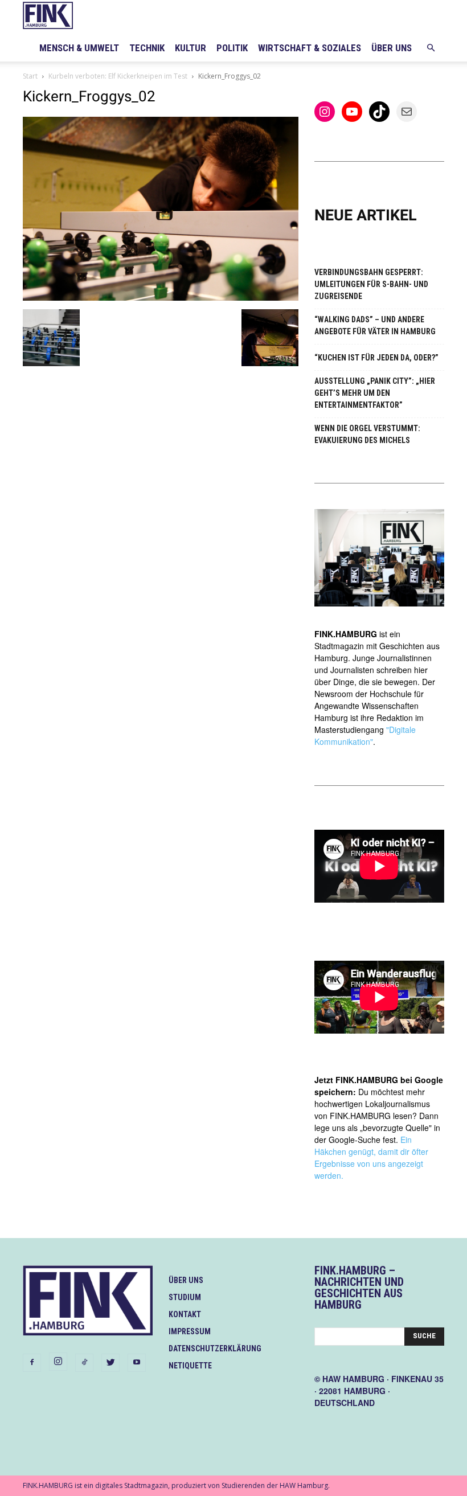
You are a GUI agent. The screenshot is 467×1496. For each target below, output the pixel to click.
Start (30, 76)
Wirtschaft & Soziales (309, 48)
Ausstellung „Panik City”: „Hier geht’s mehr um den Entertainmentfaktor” (374, 392)
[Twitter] (110, 1363)
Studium (185, 1297)
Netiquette (190, 1365)
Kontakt (185, 1314)
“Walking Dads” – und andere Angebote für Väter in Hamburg (375, 325)
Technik (147, 48)
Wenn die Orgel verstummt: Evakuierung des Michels (367, 434)
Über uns (391, 48)
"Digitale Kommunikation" (365, 735)
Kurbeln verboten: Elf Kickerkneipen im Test (117, 76)
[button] (430, 48)
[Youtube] (137, 1363)
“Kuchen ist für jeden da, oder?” (376, 357)
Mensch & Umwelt (79, 48)
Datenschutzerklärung (215, 1348)
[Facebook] (32, 1363)
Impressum (190, 1331)
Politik (232, 48)
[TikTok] (84, 1363)
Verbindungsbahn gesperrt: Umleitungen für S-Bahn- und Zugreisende (371, 284)
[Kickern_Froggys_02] (160, 297)
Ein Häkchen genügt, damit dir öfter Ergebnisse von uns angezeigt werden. (371, 1157)
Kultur (190, 48)
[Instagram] (58, 1361)
